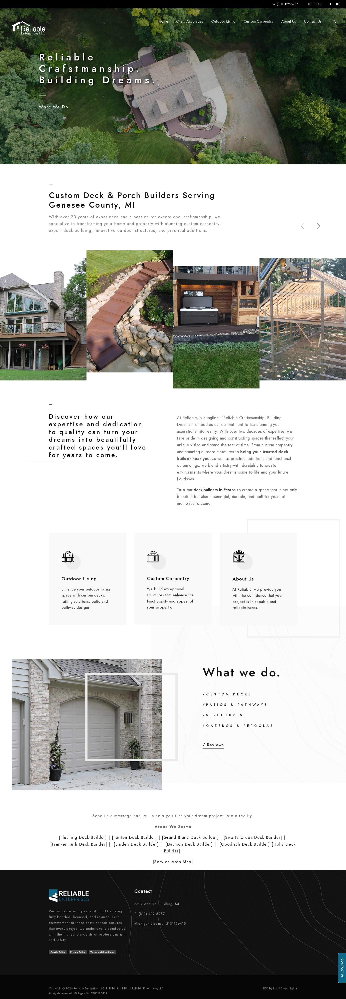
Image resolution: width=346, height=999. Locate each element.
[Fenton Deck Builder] (134, 837)
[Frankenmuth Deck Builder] (78, 844)
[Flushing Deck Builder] (83, 837)
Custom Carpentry (258, 21)
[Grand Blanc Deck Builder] (190, 837)
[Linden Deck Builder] (136, 844)
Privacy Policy (77, 952)
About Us (288, 21)
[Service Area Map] (173, 862)
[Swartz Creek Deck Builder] (253, 837)
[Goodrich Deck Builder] (244, 844)
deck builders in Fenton (215, 490)
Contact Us (313, 21)
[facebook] (331, 4)
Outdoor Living (223, 21)
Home (163, 21)
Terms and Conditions (102, 952)
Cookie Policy (57, 952)
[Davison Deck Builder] (189, 844)
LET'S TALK (315, 4)
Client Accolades (189, 21)
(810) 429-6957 (287, 4)
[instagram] (337, 4)
